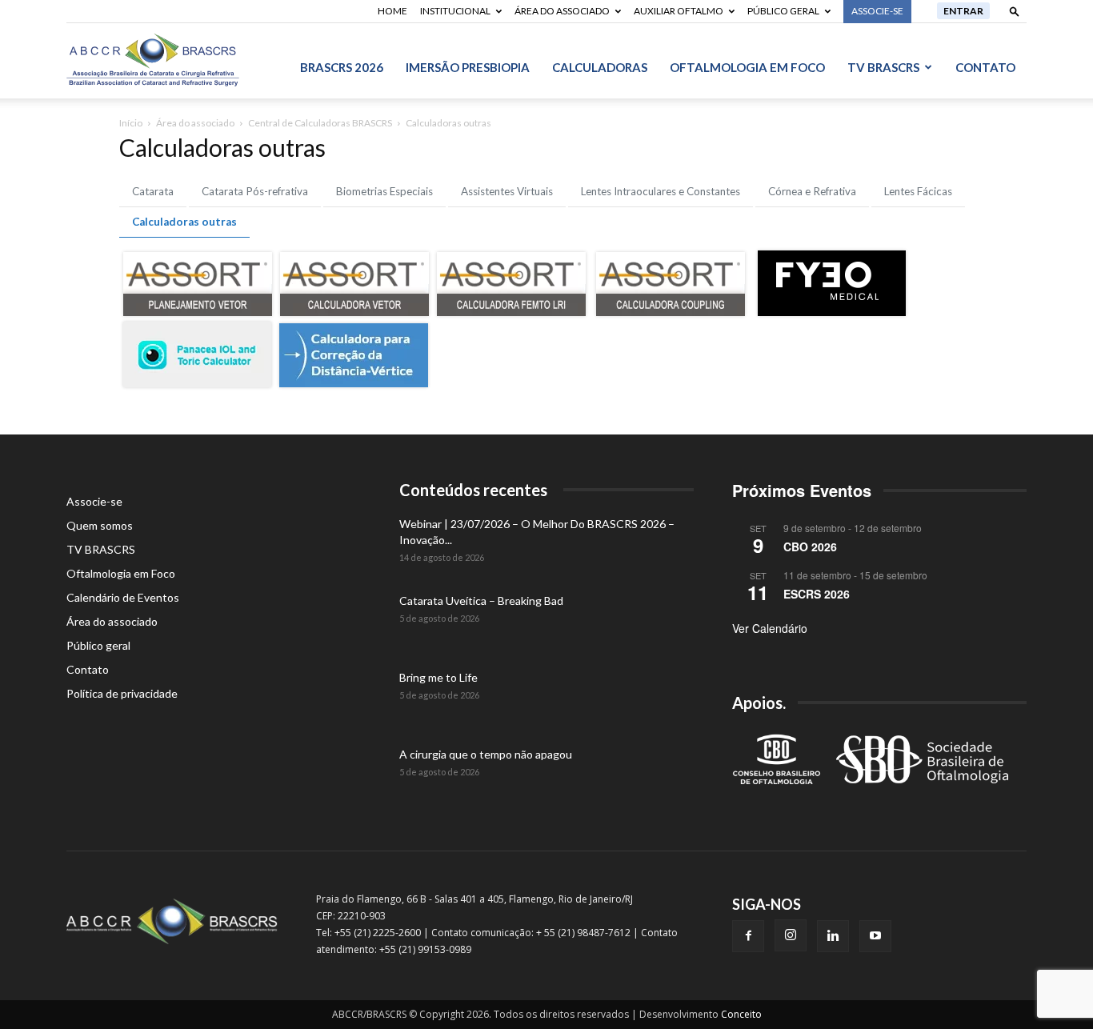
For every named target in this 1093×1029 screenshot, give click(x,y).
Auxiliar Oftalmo (678, 11)
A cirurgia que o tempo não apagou (485, 754)
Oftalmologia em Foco (747, 67)
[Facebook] (748, 936)
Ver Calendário (769, 628)
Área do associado (562, 11)
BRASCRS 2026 (341, 67)
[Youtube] (875, 936)
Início (130, 123)
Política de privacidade (122, 693)
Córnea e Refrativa (812, 191)
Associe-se (94, 501)
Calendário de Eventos (122, 597)
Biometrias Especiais (384, 191)
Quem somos (99, 525)
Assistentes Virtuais (507, 191)
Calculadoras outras (184, 221)
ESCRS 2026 (816, 594)
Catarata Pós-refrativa (255, 191)
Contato (985, 67)
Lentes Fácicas (918, 191)
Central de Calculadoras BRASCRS (320, 123)
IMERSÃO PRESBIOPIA (468, 67)
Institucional (455, 11)
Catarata (153, 191)
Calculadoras (599, 67)
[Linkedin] (833, 936)
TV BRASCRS (883, 67)
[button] (1015, 11)
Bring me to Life (438, 677)
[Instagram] (791, 935)
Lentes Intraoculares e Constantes (660, 191)
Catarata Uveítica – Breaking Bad (481, 600)
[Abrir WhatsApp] (1053, 988)
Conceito (741, 1014)
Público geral (783, 11)
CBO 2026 (810, 547)
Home (392, 11)
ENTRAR (963, 11)
